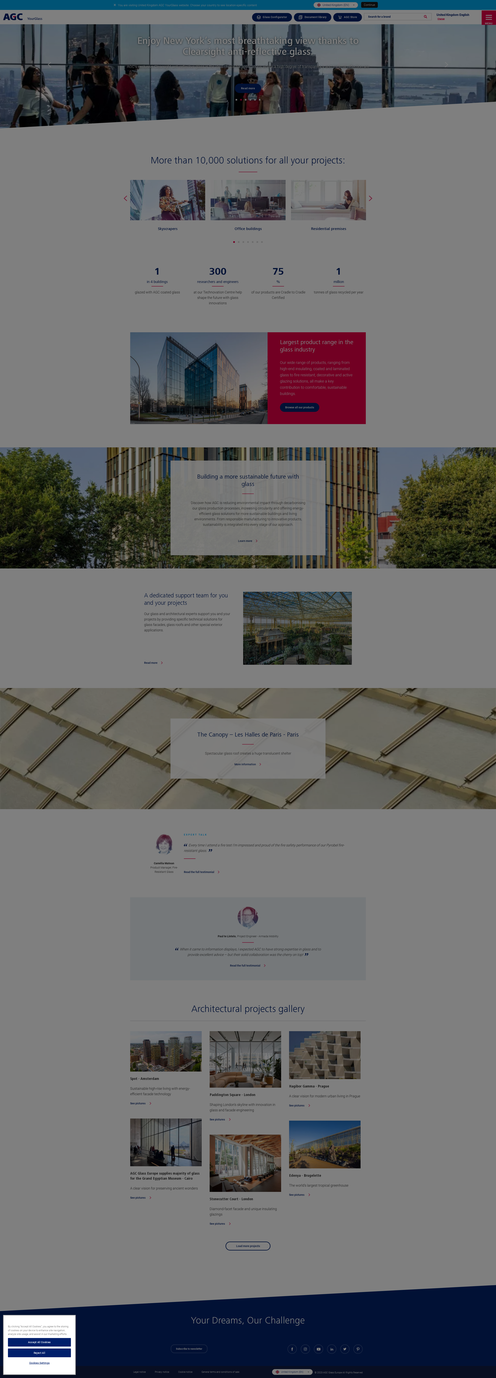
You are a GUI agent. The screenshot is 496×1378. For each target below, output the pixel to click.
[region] (39, 1345)
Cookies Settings (39, 1363)
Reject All (39, 1352)
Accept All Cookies (39, 1342)
